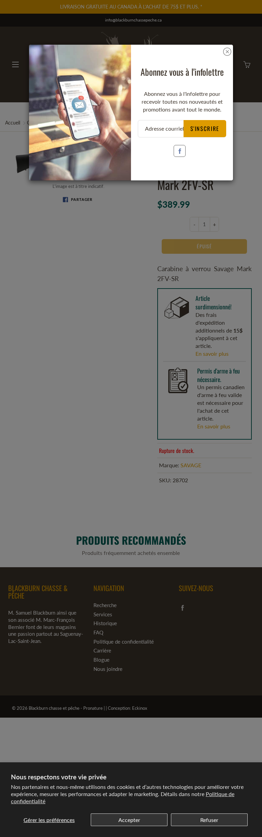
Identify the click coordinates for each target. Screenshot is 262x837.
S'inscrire (205, 128)
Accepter (129, 820)
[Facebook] (180, 151)
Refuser (209, 820)
